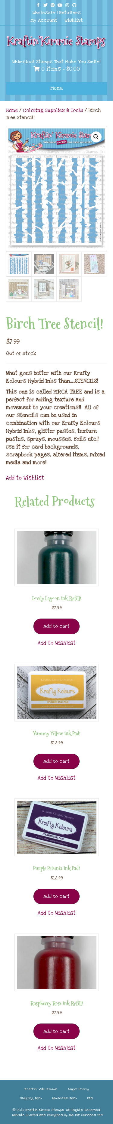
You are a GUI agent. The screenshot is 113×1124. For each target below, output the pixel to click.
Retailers (70, 13)
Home (12, 110)
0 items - (59, 69)
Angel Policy (78, 1089)
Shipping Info (31, 1098)
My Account (43, 20)
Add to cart (56, 626)
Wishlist (74, 20)
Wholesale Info (64, 1098)
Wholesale (44, 13)
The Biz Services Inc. (86, 1115)
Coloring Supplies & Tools (53, 110)
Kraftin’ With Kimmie (41, 1089)
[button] (96, 136)
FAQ (90, 1098)
